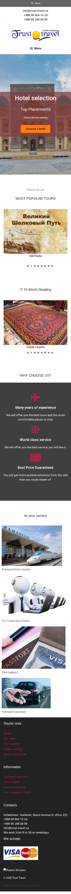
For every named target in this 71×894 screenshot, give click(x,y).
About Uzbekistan (14, 754)
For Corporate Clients (15, 620)
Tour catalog (11, 743)
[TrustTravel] (35, 35)
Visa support (10, 672)
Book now (35, 129)
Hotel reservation (14, 787)
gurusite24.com (31, 885)
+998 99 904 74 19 (35, 15)
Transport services (14, 711)
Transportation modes (16, 569)
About (7, 733)
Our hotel (9, 738)
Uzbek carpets (20, 347)
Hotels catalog (12, 749)
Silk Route (19, 256)
